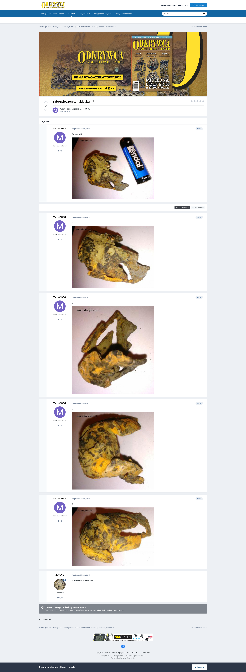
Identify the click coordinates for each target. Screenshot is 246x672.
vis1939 (59, 575)
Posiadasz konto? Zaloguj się (174, 5)
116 (60, 151)
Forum (71, 14)
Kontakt (135, 652)
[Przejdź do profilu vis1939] (60, 584)
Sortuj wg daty (198, 207)
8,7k (61, 598)
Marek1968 (85, 109)
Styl (107, 652)
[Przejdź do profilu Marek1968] (55, 110)
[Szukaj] (204, 14)
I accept (200, 667)
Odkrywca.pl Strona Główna (52, 14)
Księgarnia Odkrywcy (102, 14)
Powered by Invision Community (123, 658)
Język (99, 652)
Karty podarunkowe (124, 14)
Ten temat (194, 13)
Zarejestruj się (198, 5)
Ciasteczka (145, 652)
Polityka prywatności (121, 652)
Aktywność (84, 14)
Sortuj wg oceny (182, 207)
